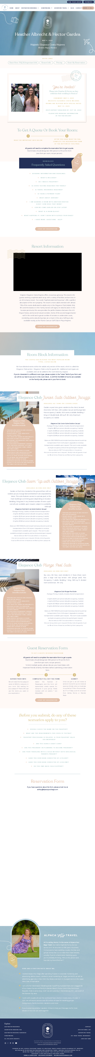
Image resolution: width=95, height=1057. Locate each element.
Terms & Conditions (30, 1055)
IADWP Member (57, 1042)
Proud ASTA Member (48, 1042)
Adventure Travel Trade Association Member (47, 1044)
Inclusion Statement (45, 1055)
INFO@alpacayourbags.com (63, 1055)
